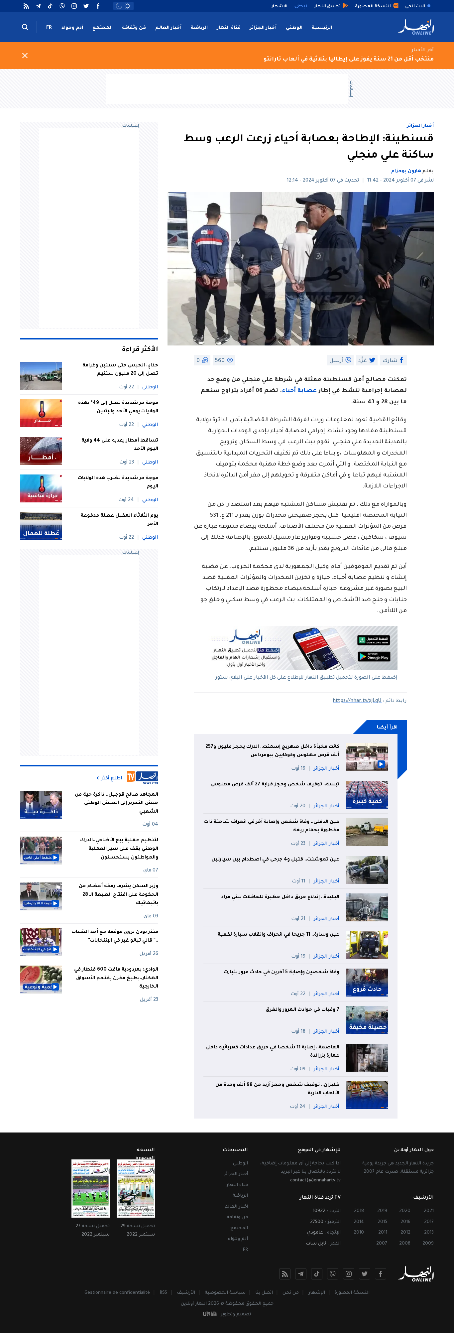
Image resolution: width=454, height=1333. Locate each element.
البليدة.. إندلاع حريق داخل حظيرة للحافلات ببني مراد (280, 897)
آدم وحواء (72, 28)
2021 (429, 1211)
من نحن (291, 1292)
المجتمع (102, 28)
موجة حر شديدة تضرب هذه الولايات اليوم (118, 483)
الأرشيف (186, 1292)
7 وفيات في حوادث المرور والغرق (302, 1010)
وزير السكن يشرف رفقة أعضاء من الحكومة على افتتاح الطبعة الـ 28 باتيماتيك (118, 895)
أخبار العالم (168, 28)
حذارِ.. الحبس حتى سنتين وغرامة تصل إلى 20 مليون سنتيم (120, 370)
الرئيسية (322, 28)
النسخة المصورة (352, 1292)
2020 (404, 1211)
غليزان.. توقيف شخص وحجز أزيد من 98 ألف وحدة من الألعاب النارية (277, 1090)
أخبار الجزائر (263, 28)
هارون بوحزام (406, 171)
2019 (382, 1211)
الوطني (294, 28)
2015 (382, 1222)
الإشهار (316, 1292)
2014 (359, 1222)
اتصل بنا (264, 1292)
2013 (429, 1232)
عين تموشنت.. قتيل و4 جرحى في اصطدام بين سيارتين (274, 860)
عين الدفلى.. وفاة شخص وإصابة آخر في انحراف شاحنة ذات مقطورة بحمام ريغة (271, 827)
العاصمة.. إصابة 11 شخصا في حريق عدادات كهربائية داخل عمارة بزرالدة (272, 1052)
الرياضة (199, 28)
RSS (163, 1292)
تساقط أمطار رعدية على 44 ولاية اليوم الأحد (119, 445)
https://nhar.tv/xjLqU (357, 701)
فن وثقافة (134, 28)
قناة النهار (229, 28)
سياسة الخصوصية (225, 1292)
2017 (429, 1222)
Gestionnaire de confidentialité (117, 1292)
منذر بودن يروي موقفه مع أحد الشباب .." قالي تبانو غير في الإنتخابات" (114, 936)
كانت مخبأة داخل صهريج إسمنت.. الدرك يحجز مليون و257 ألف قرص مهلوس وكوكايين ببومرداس (272, 751)
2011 (382, 1232)
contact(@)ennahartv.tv (315, 1180)
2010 (359, 1232)
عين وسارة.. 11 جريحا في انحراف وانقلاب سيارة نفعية (278, 935)
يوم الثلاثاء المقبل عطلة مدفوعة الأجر (119, 520)
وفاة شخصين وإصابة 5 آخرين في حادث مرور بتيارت (281, 972)
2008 (404, 1243)
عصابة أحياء (299, 391)
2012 (405, 1232)
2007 (381, 1243)
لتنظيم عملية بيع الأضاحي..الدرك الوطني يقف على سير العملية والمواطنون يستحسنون (119, 849)
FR (49, 28)
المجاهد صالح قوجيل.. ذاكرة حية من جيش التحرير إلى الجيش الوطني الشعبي (116, 803)
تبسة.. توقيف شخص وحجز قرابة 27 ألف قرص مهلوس (274, 784)
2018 (359, 1211)
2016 (405, 1222)
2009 (428, 1243)
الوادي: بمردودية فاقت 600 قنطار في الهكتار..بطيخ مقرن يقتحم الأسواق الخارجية (116, 978)
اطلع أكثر (111, 778)
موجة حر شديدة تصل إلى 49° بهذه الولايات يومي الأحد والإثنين (118, 408)
